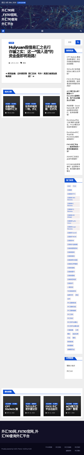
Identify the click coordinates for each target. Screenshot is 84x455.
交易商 (69, 190)
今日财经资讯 (71, 291)
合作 (68, 299)
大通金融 (70, 330)
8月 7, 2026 (71, 412)
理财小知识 (71, 366)
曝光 (68, 334)
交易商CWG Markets (71, 199)
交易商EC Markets (70, 204)
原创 (24, 63)
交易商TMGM (71, 236)
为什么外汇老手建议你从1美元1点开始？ (73, 71)
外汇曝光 (15, 403)
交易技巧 (70, 283)
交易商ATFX (71, 194)
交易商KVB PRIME (70, 216)
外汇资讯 (11, 42)
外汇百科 (70, 314)
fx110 (29, 449)
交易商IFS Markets (70, 210)
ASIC (69, 186)
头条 (76, 330)
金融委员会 (71, 349)
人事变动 (70, 287)
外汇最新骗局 (71, 310)
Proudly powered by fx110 (9, 449)
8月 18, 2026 (10, 412)
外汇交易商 (8, 403)
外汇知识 (8, 103)
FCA (74, 186)
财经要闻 (70, 345)
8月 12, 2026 (51, 412)
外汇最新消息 (71, 306)
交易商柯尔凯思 (72, 260)
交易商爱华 (71, 271)
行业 (68, 338)
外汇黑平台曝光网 (73, 326)
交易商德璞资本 (72, 248)
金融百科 (54, 103)
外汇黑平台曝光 (72, 322)
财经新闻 (70, 341)
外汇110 (70, 371)
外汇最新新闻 (71, 303)
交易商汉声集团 (72, 264)
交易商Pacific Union (71, 222)
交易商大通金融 (72, 244)
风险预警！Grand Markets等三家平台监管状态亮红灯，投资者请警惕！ (73, 110)
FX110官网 (49, 447)
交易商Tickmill (71, 233)
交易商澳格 (71, 268)
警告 (74, 338)
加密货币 (70, 295)
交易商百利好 (71, 279)
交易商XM (70, 240)
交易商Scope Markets (71, 228)
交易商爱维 (71, 275)
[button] (81, 31)
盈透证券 (75, 334)
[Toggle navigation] (42, 31)
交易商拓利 (71, 252)
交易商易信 (71, 256)
